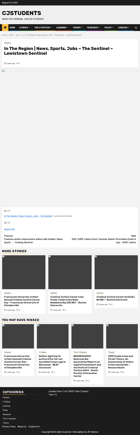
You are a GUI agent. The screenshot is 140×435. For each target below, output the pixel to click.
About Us (22, 426)
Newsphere (78, 432)
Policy (108, 27)
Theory (77, 27)
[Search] (136, 27)
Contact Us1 (34, 426)
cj (19, 63)
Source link (9, 229)
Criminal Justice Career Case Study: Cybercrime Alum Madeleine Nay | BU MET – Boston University (68, 301)
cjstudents (21, 13)
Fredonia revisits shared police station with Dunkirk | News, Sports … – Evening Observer (33, 239)
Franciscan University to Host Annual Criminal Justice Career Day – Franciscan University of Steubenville (22, 301)
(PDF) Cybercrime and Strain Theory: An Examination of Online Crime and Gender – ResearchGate (120, 362)
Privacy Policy (9, 426)
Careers (122, 27)
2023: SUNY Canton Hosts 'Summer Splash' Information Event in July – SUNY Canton (104, 239)
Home (12, 27)
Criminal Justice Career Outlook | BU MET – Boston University (116, 298)
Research (92, 27)
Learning (61, 27)
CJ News (23, 27)
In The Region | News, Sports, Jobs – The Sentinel (28, 216)
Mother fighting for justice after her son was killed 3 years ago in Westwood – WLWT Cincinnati (52, 362)
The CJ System (42, 27)
